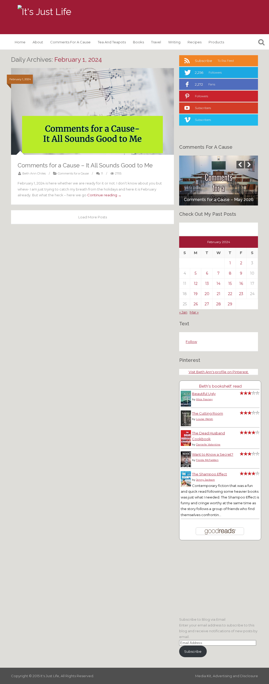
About (38, 42)
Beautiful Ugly (204, 394)
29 (230, 304)
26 (196, 304)
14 (218, 283)
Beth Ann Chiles (34, 173)
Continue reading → (104, 195)
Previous (240, 164)
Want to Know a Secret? (212, 454)
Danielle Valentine (208, 444)
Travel (156, 42)
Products (216, 42)
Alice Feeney (204, 399)
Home (20, 42)
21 (218, 293)
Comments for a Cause (70, 42)
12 (196, 283)
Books (138, 42)
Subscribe (192, 651)
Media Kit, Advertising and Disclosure (226, 676)
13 (207, 283)
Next (249, 164)
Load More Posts (92, 217)
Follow (191, 342)
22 (230, 293)
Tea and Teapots (112, 42)
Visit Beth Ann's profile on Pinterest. (219, 372)
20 (207, 293)
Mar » (194, 312)
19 (196, 293)
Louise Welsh (204, 419)
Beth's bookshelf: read (220, 386)
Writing (174, 42)
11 (102, 173)
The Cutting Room (207, 413)
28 (218, 304)
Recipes (194, 42)
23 (241, 293)
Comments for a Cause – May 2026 (219, 199)
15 (230, 283)
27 (207, 304)
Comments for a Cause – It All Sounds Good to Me (85, 165)
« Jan (183, 312)
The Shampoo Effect (209, 474)
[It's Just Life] (44, 12)
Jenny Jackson (205, 479)
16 (241, 283)
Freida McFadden (207, 460)
